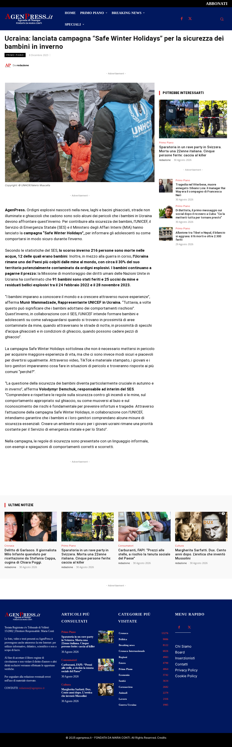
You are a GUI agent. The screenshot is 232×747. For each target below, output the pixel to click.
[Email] (212, 65)
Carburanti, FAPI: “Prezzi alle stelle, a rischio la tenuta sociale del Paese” (144, 554)
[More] (147, 482)
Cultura (179, 545)
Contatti (181, 664)
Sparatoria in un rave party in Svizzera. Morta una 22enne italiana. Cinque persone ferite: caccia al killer (190, 151)
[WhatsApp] (202, 65)
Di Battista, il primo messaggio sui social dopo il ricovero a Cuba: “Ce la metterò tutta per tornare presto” (200, 214)
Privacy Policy (186, 670)
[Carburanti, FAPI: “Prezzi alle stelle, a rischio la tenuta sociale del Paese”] (144, 527)
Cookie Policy (186, 676)
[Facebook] (182, 19)
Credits (161, 737)
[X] (190, 19)
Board (180, 652)
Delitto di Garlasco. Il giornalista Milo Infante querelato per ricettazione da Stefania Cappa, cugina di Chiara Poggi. (30, 556)
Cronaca (9, 545)
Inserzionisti (185, 658)
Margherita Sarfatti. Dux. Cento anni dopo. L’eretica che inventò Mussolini (200, 554)
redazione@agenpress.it (31, 688)
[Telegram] (222, 65)
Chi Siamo (183, 646)
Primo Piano (15, 54)
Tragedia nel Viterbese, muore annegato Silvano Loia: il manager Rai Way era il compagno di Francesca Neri (200, 190)
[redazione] (9, 65)
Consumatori (125, 545)
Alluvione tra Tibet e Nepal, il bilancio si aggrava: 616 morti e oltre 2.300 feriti (200, 236)
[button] (221, 19)
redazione (23, 65)
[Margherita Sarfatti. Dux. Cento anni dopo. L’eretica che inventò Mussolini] (201, 527)
